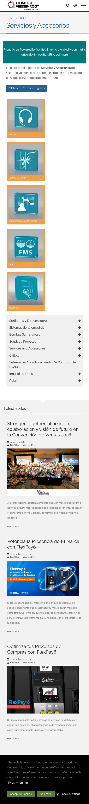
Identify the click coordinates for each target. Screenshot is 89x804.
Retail (13, 381)
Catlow (14, 355)
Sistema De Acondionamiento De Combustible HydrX (42, 364)
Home (10, 18)
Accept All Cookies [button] (21, 794)
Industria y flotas (21, 374)
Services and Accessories (27, 348)
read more (13, 526)
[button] (69, 794)
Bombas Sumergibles (24, 334)
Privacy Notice (18, 782)
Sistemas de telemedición (27, 328)
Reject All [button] (45, 794)
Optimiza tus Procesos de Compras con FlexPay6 (34, 649)
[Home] (23, 5)
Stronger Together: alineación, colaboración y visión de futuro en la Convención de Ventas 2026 (43, 429)
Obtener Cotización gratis (27, 88)
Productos (26, 18)
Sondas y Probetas (22, 341)
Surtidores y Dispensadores (28, 321)
